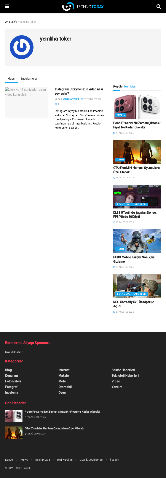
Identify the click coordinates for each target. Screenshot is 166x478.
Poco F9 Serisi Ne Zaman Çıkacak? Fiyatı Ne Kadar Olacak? (62, 411)
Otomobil (65, 387)
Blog (8, 370)
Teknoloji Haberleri (132, 204)
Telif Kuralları (65, 459)
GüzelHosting (14, 352)
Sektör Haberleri (123, 370)
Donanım (11, 375)
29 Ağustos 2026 (124, 133)
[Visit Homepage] (83, 6)
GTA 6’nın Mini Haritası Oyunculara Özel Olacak (54, 428)
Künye (24, 459)
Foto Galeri (13, 381)
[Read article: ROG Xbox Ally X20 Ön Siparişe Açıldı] (137, 286)
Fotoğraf (11, 387)
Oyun (120, 159)
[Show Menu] (7, 6)
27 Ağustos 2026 (124, 312)
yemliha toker (71, 99)
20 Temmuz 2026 (92, 99)
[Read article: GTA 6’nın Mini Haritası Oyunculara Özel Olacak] (137, 152)
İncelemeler (29, 78)
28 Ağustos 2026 (124, 177)
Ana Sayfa (11, 21)
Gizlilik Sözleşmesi (91, 459)
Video (116, 381)
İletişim (114, 459)
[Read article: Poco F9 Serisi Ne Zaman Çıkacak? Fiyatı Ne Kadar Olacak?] (137, 107)
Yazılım (117, 387)
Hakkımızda (42, 459)
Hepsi (11, 78)
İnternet (64, 370)
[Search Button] (158, 6)
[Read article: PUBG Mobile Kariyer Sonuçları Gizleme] (137, 241)
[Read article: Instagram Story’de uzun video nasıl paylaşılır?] (26, 102)
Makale (64, 375)
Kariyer (9, 459)
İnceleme (11, 392)
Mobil (121, 114)
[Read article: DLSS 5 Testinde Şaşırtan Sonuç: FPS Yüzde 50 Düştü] (137, 196)
